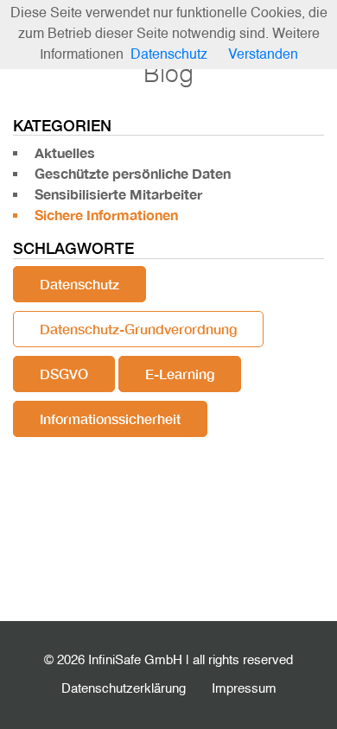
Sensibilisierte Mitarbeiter (118, 194)
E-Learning (179, 373)
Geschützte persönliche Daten (133, 173)
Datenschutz (79, 284)
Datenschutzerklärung (123, 688)
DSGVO (64, 373)
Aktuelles (65, 152)
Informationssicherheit (110, 418)
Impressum (244, 688)
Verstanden (263, 55)
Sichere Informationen (106, 214)
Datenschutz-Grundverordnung (138, 328)
